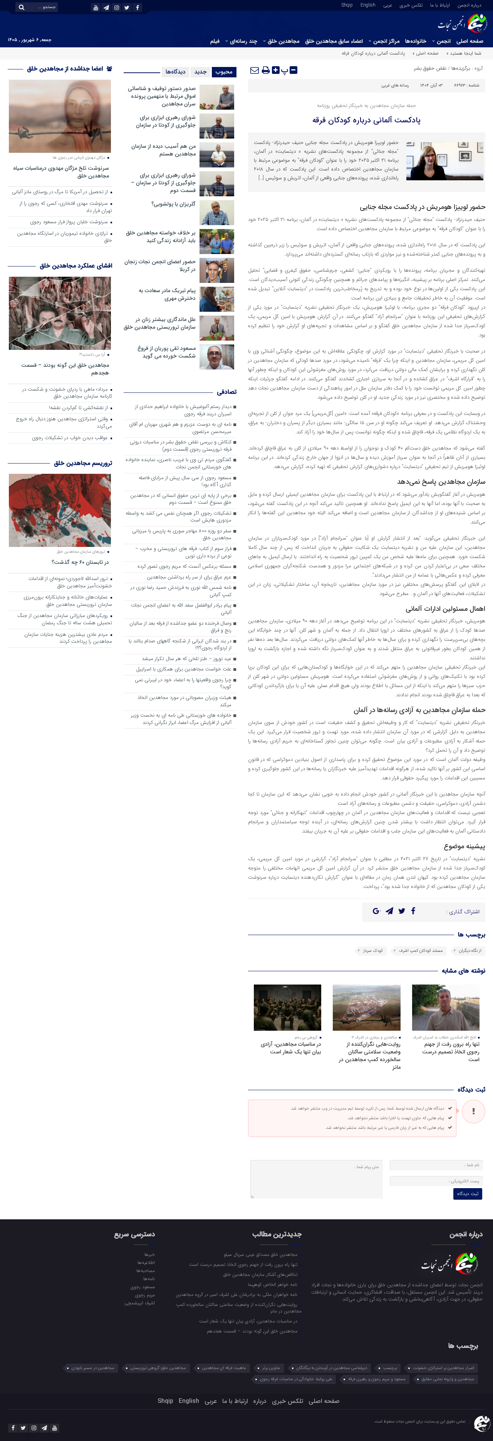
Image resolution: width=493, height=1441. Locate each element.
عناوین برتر (271, 1368)
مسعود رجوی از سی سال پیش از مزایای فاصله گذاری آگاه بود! (185, 482)
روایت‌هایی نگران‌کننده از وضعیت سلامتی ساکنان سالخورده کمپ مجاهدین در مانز (370, 1056)
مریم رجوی (144, 1294)
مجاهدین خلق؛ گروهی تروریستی (158, 1368)
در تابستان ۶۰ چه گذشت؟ (80, 562)
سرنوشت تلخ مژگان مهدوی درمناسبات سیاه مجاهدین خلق (61, 172)
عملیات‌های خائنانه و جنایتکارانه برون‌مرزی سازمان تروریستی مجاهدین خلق (67, 601)
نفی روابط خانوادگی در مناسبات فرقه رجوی (296, 1379)
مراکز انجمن (386, 41)
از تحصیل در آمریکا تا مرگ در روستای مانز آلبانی (60, 192)
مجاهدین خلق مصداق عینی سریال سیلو (261, 1254)
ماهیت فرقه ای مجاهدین (224, 1368)
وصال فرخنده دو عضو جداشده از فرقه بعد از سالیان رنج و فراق (180, 627)
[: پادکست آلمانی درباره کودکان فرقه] (255, 70)
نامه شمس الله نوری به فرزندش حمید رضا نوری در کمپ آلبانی (181, 591)
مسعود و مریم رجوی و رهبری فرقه (377, 1379)
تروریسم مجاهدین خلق (83, 463)
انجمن (444, 41)
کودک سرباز (373, 951)
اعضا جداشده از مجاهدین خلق (66, 69)
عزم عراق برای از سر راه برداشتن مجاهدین (189, 577)
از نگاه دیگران (470, 951)
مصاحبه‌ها (145, 1270)
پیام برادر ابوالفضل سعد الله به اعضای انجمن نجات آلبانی (181, 609)
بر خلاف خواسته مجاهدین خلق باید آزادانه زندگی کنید (161, 237)
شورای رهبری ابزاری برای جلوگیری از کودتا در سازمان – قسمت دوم (163, 183)
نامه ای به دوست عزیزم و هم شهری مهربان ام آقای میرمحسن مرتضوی (180, 428)
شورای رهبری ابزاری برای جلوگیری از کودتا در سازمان (166, 121)
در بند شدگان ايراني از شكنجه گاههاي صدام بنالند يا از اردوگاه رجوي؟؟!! (180, 645)
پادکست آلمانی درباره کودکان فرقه (366, 120)
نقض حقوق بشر (430, 68)
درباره (260, 1401)
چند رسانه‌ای (243, 41)
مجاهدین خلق (283, 41)
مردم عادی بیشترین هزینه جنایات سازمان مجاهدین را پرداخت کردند (68, 638)
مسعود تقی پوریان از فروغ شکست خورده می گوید (167, 352)
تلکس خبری (411, 5)
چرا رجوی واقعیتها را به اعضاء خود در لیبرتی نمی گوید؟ (183, 684)
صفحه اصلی (469, 41)
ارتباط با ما (440, 5)
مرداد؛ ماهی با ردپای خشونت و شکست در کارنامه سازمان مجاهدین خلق (67, 393)
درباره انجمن (469, 5)
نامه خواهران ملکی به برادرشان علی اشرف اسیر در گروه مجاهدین (237, 1294)
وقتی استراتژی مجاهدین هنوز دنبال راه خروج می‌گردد (64, 423)
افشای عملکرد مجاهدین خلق (76, 266)
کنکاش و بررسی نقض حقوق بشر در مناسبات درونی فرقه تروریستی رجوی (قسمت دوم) (180, 446)
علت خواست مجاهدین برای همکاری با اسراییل (183, 669)
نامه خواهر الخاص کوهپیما (273, 1284)
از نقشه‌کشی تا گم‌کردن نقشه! (79, 408)
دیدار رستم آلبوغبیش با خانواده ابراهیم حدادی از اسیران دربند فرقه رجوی (183, 410)
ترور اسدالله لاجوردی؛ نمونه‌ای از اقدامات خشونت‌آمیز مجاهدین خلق (70, 582)
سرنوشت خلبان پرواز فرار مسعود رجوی (69, 222)
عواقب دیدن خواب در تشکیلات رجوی (70, 438)
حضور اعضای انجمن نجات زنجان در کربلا (160, 265)
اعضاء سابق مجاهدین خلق (334, 41)
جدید (200, 72)
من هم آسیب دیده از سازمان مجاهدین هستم (163, 150)
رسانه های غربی (395, 85)
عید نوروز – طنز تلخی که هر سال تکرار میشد (186, 659)
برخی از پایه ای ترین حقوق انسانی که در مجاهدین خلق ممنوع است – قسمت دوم (180, 499)
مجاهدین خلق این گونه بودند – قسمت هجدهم (65, 369)
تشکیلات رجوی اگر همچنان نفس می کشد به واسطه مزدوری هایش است (178, 517)
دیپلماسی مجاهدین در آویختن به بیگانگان (332, 1368)
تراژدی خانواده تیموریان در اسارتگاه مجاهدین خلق (64, 237)
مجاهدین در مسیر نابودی (93, 1368)
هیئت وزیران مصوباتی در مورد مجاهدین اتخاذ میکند (184, 701)
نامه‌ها (148, 1278)
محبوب (224, 72)
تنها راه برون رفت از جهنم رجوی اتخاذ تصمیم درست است (451, 1052)
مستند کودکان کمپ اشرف (421, 951)
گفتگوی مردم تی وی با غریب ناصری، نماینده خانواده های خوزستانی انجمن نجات (178, 463)
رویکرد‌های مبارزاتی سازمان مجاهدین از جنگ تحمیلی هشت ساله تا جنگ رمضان (64, 619)
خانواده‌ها (415, 41)
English (368, 5)
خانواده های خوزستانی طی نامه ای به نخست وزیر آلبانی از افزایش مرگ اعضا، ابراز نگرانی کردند (181, 719)
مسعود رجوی (142, 1286)
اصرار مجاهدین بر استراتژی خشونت (443, 1368)
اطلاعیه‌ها (146, 1262)
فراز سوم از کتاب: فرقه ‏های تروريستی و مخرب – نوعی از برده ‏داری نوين (183, 552)
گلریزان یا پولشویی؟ (173, 204)
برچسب (390, 1368)
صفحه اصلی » (426, 53)
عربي (387, 5)
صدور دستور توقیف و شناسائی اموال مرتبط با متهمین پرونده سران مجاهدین (162, 96)
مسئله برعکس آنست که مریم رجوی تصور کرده (184, 566)
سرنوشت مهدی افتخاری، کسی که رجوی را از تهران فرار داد (66, 207)
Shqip (347, 5)
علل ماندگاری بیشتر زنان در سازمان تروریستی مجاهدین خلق (160, 323)
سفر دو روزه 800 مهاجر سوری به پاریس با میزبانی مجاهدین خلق (181, 535)
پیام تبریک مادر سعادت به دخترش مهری (167, 294)
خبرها (149, 1254)
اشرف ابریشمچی (139, 1302)
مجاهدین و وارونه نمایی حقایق (448, 1379)
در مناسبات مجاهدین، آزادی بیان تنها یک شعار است (291, 1048)
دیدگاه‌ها (175, 72)
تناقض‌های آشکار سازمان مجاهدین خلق (261, 1274)
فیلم (215, 41)
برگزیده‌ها (460, 68)
